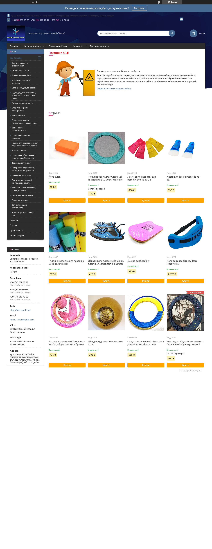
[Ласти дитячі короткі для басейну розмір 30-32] (145, 148)
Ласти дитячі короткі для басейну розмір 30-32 (141, 178)
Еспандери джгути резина (24, 88)
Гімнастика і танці (20, 70)
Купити (67, 200)
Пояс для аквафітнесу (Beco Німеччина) (182, 262)
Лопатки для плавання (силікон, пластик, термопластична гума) (106, 262)
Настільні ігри (18, 115)
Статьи (13, 225)
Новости (14, 220)
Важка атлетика (19, 150)
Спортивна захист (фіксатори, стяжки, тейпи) (25, 121)
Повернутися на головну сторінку (114, 88)
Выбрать (139, 8)
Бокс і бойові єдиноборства (19, 129)
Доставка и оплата (99, 46)
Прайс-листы (16, 230)
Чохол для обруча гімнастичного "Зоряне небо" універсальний (185, 343)
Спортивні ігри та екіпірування (20, 109)
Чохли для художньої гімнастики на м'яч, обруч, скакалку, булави (67, 343)
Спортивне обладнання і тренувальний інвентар (23, 156)
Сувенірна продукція (21, 175)
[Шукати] (172, 33)
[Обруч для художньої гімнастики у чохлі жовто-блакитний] (145, 312)
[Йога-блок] (67, 148)
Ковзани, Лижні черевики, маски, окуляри (24, 189)
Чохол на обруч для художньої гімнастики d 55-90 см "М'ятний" (105, 178)
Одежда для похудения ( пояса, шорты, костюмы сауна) (24, 95)
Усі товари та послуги (189, 371)
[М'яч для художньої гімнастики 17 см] (106, 312)
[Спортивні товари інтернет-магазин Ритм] (16, 33)
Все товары (16, 58)
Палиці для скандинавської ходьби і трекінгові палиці (25, 144)
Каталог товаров (32, 46)
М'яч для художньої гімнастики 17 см (105, 343)
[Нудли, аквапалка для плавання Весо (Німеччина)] (67, 232)
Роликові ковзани (20, 200)
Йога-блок (55, 176)
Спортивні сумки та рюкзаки (21, 136)
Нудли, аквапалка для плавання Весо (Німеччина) (66, 262)
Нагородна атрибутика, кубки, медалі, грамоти (23, 169)
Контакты (78, 46)
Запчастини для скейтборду (19, 206)
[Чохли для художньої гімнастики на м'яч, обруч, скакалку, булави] (67, 312)
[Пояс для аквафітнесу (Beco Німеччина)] (185, 232)
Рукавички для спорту (22, 103)
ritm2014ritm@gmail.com (22, 319)
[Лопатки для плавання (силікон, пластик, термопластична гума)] (106, 232)
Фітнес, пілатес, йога (21, 75)
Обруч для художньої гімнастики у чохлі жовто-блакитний (145, 343)
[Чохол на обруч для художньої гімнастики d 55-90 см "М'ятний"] (106, 148)
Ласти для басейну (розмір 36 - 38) (184, 178)
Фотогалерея (17, 235)
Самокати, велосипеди (22, 195)
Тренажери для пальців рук (23, 213)
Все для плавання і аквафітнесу (20, 64)
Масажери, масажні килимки (21, 81)
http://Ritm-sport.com (20, 310)
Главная (14, 46)
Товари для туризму (21, 163)
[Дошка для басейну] (145, 232)
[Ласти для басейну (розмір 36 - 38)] (185, 148)
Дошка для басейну (138, 261)
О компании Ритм (58, 46)
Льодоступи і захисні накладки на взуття (22, 181)
